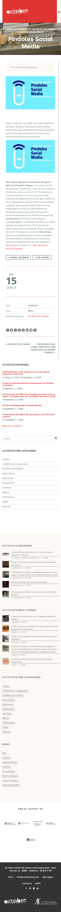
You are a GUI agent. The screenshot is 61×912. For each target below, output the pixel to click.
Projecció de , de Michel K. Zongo (33, 617)
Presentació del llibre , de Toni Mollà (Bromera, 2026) (29, 395)
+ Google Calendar (18, 257)
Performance (8, 497)
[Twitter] (11, 330)
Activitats (20, 29)
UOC (28, 242)
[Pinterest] (19, 330)
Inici (4, 753)
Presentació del (31, 660)
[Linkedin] (27, 330)
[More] (35, 330)
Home (9, 29)
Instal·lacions (8, 483)
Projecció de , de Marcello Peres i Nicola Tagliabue (34, 637)
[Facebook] (7, 330)
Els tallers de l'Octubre (40, 29)
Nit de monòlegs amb (21, 405)
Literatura (6, 487)
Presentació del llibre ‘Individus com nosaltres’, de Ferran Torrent (43, 348)
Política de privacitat (28, 877)
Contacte (6, 757)
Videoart (6, 506)
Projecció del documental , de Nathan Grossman (28, 384)
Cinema (5, 459)
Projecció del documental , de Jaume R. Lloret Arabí (34, 627)
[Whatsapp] (15, 330)
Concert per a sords (18, 344)
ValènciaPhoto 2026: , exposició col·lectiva (26, 373)
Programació (8, 771)
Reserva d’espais (10, 775)
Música (5, 492)
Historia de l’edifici (10, 785)
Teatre (5, 501)
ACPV (38, 883)
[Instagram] (23, 330)
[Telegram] (31, 330)
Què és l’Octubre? (10, 780)
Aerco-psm (12, 245)
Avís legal (48, 877)
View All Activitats (12, 426)
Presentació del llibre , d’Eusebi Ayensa (28, 415)
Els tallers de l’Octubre (12, 468)
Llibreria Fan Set (9, 762)
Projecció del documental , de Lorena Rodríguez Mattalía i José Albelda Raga (34, 649)
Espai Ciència (8, 473)
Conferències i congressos (15, 464)
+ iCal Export (41, 257)
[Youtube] (36, 888)
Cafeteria (6, 766)
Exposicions (8, 478)
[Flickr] (33, 888)
